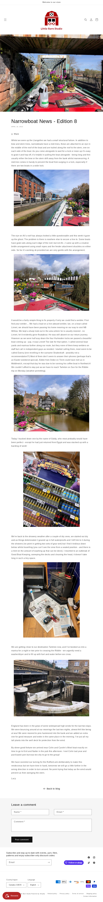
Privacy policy (64, 893)
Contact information (90, 896)
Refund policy (52, 893)
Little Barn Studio (25, 893)
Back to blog (53, 788)
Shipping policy (91, 893)
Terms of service (78, 893)
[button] (5, 19)
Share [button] (16, 134)
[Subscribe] (48, 862)
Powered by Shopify (38, 893)
